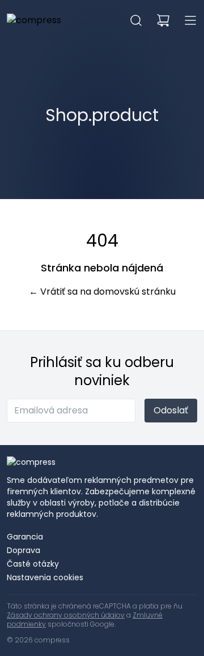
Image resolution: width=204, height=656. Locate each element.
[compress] (34, 20)
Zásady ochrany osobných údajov (66, 615)
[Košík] (163, 20)
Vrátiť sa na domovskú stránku (102, 291)
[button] (136, 20)
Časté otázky (33, 563)
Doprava (23, 550)
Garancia (25, 536)
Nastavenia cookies (45, 577)
